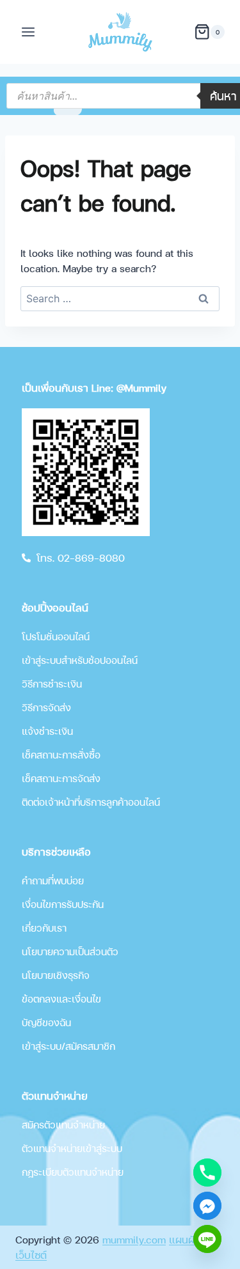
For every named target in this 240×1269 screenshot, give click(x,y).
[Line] (207, 1239)
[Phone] (207, 1172)
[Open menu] (28, 31)
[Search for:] (120, 298)
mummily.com (134, 1239)
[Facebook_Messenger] (207, 1206)
